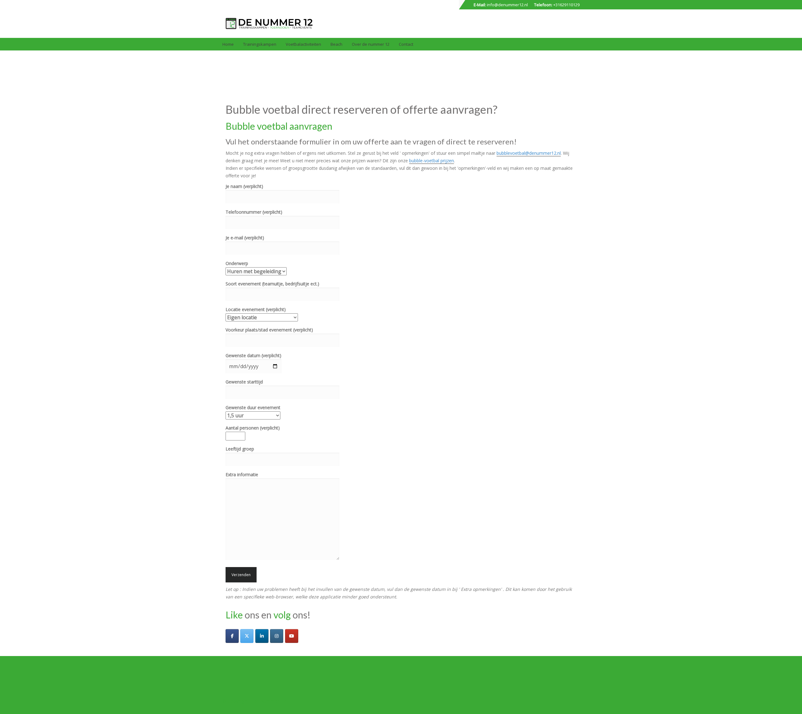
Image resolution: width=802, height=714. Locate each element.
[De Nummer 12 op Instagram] (276, 636)
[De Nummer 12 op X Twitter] (246, 636)
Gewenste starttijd (244, 382)
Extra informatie (242, 474)
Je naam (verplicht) (244, 186)
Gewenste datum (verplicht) (253, 355)
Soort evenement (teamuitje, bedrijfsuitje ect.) (272, 284)
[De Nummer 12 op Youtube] (291, 636)
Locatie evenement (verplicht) (256, 309)
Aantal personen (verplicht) (253, 428)
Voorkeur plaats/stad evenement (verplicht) (269, 330)
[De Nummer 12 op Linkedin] (261, 636)
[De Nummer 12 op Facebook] (232, 636)
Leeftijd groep (240, 449)
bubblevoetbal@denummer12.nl (529, 153)
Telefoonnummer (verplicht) (254, 212)
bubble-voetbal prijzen (431, 161)
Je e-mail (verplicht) (245, 238)
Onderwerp (237, 263)
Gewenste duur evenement (253, 407)
